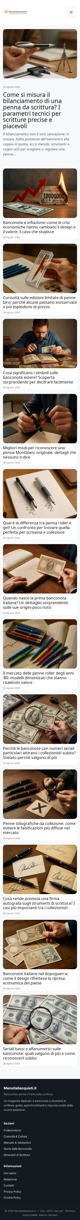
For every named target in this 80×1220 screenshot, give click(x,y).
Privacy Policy (12, 1191)
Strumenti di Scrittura (17, 1155)
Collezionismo (12, 1130)
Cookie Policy (12, 1197)
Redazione (10, 1179)
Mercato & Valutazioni (17, 1142)
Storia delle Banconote (18, 1148)
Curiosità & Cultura (15, 1136)
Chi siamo (10, 1173)
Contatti (9, 1185)
